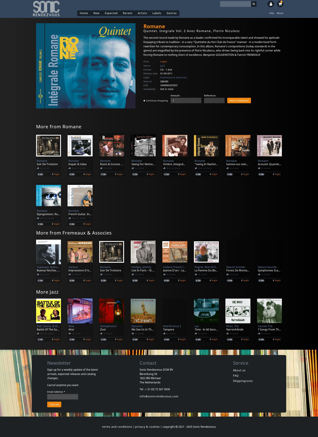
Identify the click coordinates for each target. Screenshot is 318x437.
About (280, 13)
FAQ (271, 13)
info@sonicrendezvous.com (159, 396)
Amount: (175, 95)
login (57, 174)
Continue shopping (156, 100)
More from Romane (58, 126)
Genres (172, 13)
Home (84, 13)
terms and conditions (117, 427)
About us (239, 370)
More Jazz (47, 292)
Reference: (210, 95)
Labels (156, 13)
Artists (142, 13)
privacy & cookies (147, 427)
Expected (111, 13)
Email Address (56, 391)
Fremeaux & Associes (173, 77)
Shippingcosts (243, 381)
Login (163, 61)
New (96, 13)
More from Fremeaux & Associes (74, 233)
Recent (127, 13)
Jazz (162, 65)
